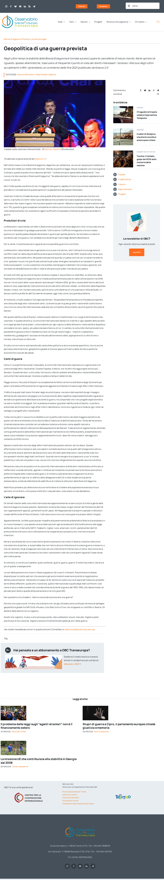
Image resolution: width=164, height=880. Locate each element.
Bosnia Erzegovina (12, 39)
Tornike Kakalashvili (20, 766)
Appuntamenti (125, 189)
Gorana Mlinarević (26, 74)
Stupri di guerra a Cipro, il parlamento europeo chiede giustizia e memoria (119, 726)
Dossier (121, 174)
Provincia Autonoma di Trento (74, 792)
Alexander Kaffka (19, 731)
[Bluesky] (145, 90)
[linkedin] (25, 6)
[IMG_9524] (13, 741)
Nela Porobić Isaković (46, 74)
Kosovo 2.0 (39, 158)
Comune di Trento (69, 794)
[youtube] (20, 6)
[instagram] (6, 6)
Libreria (121, 184)
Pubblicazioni (124, 179)
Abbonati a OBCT (72, 664)
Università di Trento (70, 800)
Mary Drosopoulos (101, 731)
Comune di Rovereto (70, 797)
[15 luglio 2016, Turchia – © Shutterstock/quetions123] (123, 151)
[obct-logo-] (20, 13)
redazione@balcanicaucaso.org (79, 629)
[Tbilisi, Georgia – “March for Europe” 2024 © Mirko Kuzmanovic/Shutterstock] (13, 706)
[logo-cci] (29, 792)
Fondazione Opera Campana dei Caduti (78, 803)
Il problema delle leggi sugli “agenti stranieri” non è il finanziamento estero (36, 726)
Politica (26, 39)
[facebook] (11, 6)
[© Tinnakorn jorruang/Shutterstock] (95, 706)
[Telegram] (158, 90)
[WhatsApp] (154, 90)
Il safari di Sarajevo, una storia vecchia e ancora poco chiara (146, 137)
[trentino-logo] (123, 794)
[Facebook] (141, 90)
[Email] (158, 94)
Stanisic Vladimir (52, 149)
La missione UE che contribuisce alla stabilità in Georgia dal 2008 (38, 761)
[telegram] (34, 6)
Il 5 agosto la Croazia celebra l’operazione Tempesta (147, 114)
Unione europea (38, 39)
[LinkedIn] (149, 90)
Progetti (122, 194)
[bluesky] (15, 6)
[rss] (29, 6)
